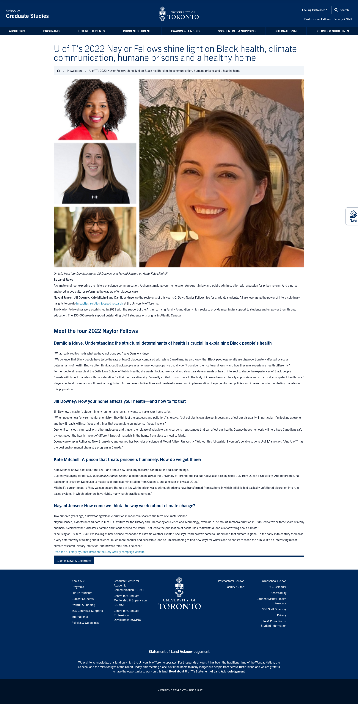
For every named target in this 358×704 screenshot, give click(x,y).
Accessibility (278, 593)
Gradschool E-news (274, 581)
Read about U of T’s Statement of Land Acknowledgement (207, 671)
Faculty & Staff (343, 19)
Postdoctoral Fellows (317, 19)
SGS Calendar (277, 587)
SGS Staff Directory (274, 609)
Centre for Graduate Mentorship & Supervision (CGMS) (130, 600)
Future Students (91, 31)
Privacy (281, 615)
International (285, 31)
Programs (51, 31)
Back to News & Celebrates (74, 560)
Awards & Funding (185, 31)
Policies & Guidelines (332, 31)
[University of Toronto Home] (179, 13)
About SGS (17, 31)
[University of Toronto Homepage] (179, 593)
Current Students (138, 31)
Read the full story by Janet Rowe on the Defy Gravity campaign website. (99, 552)
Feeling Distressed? (314, 10)
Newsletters (74, 70)
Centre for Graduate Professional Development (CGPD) (127, 615)
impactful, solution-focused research (99, 303)
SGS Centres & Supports (237, 31)
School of (27, 13)
